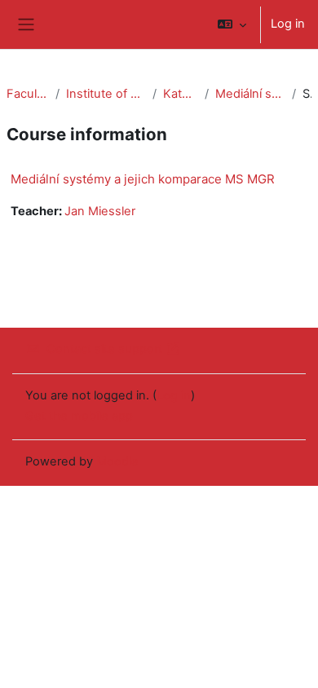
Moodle (117, 461)
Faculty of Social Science (28, 93)
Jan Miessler (99, 211)
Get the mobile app (79, 415)
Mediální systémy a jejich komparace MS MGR (250, 93)
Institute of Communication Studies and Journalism (106, 93)
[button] (232, 24)
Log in (288, 23)
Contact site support (104, 349)
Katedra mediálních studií (180, 93)
